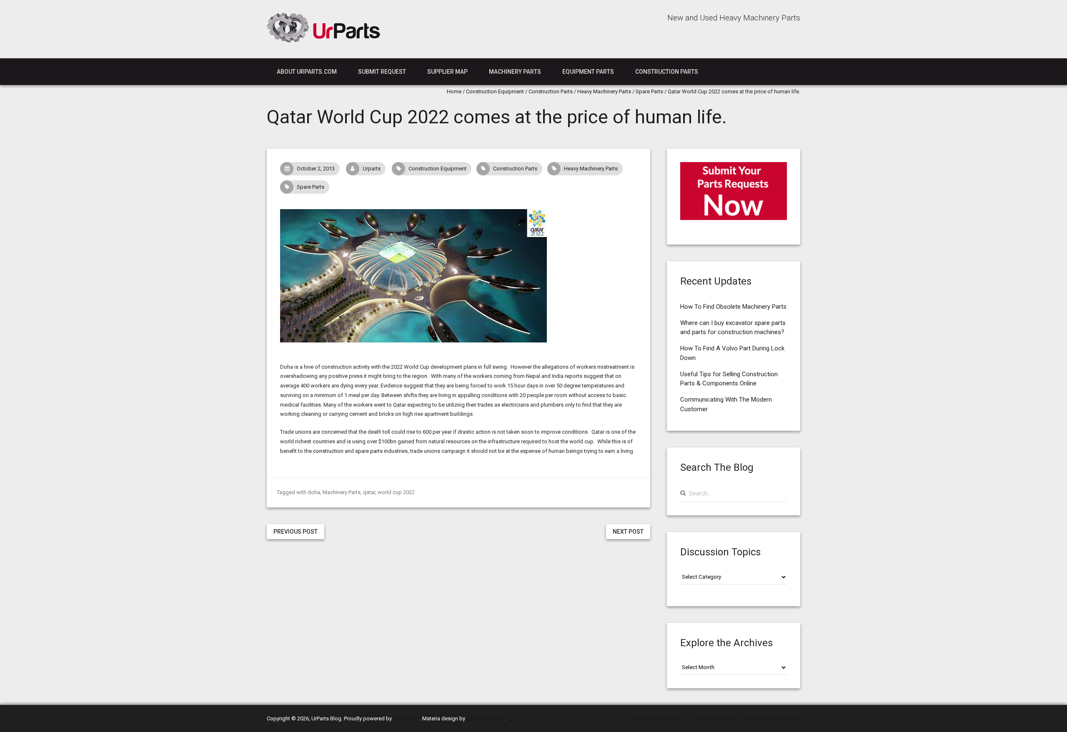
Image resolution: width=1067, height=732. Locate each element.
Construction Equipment (495, 91)
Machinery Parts (515, 71)
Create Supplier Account (771, 718)
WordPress (406, 718)
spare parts (369, 451)
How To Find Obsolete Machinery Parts (733, 306)
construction (328, 451)
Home (454, 91)
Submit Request (382, 71)
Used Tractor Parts (713, 718)
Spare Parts (649, 91)
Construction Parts (666, 71)
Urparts (372, 168)
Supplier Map (447, 71)
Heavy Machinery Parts (604, 91)
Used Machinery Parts (658, 718)
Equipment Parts (588, 71)
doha (314, 492)
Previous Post (295, 531)
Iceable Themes (485, 718)
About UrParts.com (307, 71)
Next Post (628, 531)
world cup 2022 (396, 492)
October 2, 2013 (316, 168)
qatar (369, 492)
